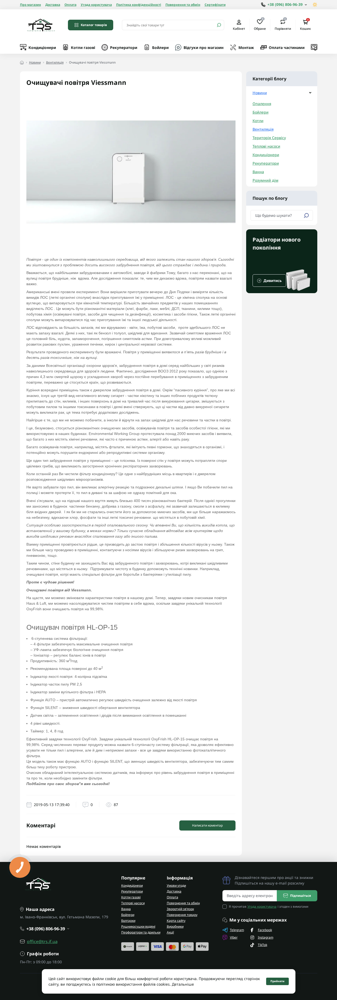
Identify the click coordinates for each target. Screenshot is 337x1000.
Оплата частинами (286, 47)
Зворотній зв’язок (180, 909)
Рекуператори (123, 47)
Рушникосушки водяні (138, 926)
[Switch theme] (315, 4)
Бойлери (160, 47)
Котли (258, 120)
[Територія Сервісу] (40, 25)
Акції (170, 932)
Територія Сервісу (269, 137)
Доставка (52, 4)
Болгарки (128, 920)
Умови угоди (176, 885)
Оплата (70, 4)
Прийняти (277, 981)
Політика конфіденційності (138, 4)
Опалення (262, 103)
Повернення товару (182, 914)
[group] (281, 261)
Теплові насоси (266, 146)
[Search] (219, 25)
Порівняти (283, 25)
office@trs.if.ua (42, 941)
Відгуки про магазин (204, 47)
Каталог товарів (94, 25)
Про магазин (30, 4)
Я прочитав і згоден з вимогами (268, 906)
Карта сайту (176, 920)
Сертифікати (215, 4)
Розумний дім (265, 180)
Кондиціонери (42, 47)
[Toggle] (310, 92)
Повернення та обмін (182, 4)
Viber (234, 937)
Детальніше (183, 984)
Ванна (258, 171)
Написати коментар (207, 825)
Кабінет (239, 28)
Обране (260, 25)
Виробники (175, 926)
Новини (35, 62)
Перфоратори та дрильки (140, 932)
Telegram (237, 930)
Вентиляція (55, 62)
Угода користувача (96, 4)
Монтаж (246, 47)
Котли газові (83, 47)
